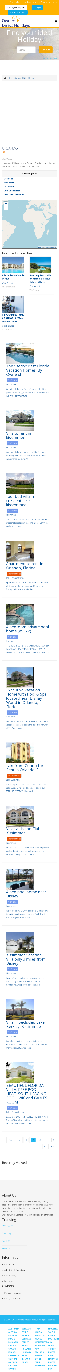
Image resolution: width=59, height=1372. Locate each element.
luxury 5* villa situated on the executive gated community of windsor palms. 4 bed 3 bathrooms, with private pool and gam (26, 981)
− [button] (6, 208)
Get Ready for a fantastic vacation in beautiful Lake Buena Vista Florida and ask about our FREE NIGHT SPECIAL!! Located (26, 788)
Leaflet (40, 247)
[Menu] (56, 21)
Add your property (17, 8)
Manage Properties (12, 1293)
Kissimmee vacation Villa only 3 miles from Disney (26, 959)
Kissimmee (9, 186)
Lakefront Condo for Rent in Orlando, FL (24, 767)
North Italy (6, 1233)
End (52, 1146)
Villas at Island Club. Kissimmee (23, 830)
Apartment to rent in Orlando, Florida (24, 565)
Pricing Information (12, 1298)
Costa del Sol (35, 286)
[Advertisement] (29, 114)
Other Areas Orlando (14, 194)
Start (11, 1140)
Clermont (8, 178)
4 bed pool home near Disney (26, 894)
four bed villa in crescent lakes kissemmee (20, 500)
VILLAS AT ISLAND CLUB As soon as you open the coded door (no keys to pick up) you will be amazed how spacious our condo (27, 851)
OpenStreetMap (51, 247)
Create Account (19, 12)
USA (24, 78)
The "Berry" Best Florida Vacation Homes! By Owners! (27, 370)
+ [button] (6, 203)
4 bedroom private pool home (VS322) (27, 629)
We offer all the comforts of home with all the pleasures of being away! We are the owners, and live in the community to (27, 392)
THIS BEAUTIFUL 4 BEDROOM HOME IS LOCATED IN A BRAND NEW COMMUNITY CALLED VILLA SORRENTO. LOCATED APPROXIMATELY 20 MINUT (27, 649)
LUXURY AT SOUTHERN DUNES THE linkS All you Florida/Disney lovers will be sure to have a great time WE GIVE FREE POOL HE (27, 1120)
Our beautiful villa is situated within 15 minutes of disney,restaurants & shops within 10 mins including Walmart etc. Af (26, 455)
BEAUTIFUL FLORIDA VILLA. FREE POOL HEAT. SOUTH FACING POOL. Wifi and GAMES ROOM (26, 1094)
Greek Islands (8, 326)
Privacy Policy (10, 1275)
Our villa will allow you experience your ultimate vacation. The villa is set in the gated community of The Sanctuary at (27, 724)
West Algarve (7, 283)
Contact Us (9, 1264)
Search (46, 49)
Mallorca (6, 1248)
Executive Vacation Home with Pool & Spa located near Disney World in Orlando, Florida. (26, 698)
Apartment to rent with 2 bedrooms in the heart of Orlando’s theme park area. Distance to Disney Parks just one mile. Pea (27, 586)
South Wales (7, 1241)
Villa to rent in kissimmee (18, 435)
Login (38, 8)
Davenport (9, 182)
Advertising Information (14, 1270)
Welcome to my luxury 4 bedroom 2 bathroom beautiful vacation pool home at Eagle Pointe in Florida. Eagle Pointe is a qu (27, 914)
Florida (31, 78)
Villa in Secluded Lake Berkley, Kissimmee (25, 1024)
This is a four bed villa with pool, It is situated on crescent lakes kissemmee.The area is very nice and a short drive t (27, 523)
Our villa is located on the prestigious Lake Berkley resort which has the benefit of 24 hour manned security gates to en (26, 1044)
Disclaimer (9, 1281)
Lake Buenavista (12, 190)
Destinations (14, 78)
